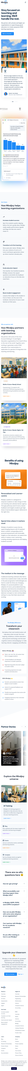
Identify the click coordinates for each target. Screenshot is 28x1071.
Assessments (4, 994)
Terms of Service (19, 1048)
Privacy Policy (18, 1046)
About (16, 1032)
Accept (14, 1068)
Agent (2, 998)
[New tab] (24, 113)
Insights (3, 996)
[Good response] (5, 159)
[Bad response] (7, 159)
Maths (16, 1009)
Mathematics (18, 994)
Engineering (18, 991)
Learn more (6, 389)
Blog (2, 1032)
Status (16, 1039)
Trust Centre (18, 1043)
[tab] (11, 94)
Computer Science (19, 998)
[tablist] (15, 113)
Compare (3, 1041)
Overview (3, 987)
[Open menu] (25, 2)
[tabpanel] (14, 144)
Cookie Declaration (18, 1065)
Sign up (20, 967)
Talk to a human (6, 33)
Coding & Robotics (19, 1021)
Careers (17, 1034)
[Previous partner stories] (22, 719)
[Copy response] (4, 159)
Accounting (17, 1001)
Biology (17, 1016)
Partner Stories (4, 1039)
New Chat (23, 116)
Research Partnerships (20, 989)
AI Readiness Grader (20, 1023)
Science (17, 996)
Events (2, 1043)
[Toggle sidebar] (3, 116)
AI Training (3, 1034)
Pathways (3, 989)
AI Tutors (3, 991)
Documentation (4, 1046)
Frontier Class (18, 1025)
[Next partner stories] (25, 719)
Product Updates (19, 1036)
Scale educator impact (6, 1013)
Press (16, 1041)
